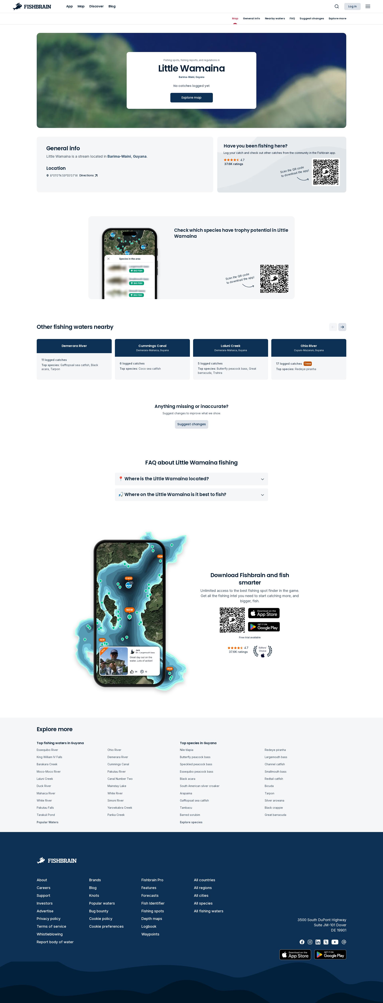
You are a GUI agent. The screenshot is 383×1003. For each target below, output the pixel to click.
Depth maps (151, 919)
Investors (45, 903)
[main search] (337, 6)
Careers (43, 888)
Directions (86, 175)
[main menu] (367, 6)
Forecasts (150, 895)
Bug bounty (98, 911)
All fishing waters (208, 911)
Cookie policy (100, 919)
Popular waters (102, 903)
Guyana (199, 77)
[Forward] (342, 327)
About (42, 880)
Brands (95, 880)
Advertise (45, 911)
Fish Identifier (153, 903)
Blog (93, 888)
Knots (94, 895)
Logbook (148, 926)
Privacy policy (48, 919)
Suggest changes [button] (191, 424)
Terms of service (51, 926)
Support (43, 895)
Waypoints (150, 934)
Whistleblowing (50, 934)
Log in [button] (352, 6)
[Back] (333, 327)
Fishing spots (152, 911)
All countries (204, 880)
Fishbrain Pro (152, 880)
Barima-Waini (186, 77)
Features (148, 888)
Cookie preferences (106, 926)
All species (203, 903)
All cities (201, 895)
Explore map (191, 97)
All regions (203, 888)
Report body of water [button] (55, 942)
